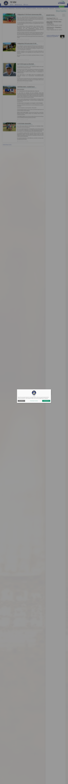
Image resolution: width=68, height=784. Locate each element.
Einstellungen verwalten (34, 400)
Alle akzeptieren (46, 400)
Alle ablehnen (21, 400)
